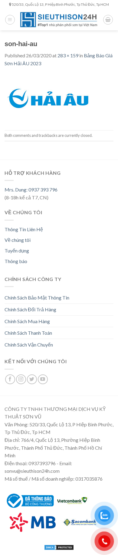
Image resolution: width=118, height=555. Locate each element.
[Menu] (10, 20)
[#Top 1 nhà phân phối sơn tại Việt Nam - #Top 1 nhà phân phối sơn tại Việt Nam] (59, 20)
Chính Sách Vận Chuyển (29, 344)
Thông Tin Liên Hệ (24, 229)
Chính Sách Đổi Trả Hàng (30, 309)
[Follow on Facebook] (10, 379)
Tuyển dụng (17, 250)
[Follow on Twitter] (32, 379)
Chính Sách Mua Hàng (27, 321)
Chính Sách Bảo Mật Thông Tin (37, 297)
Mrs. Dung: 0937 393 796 (31, 189)
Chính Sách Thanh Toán (28, 333)
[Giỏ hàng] (108, 20)
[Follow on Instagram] (21, 379)
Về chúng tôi (18, 240)
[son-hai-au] (47, 98)
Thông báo (16, 261)
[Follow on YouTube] (43, 379)
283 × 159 (67, 55)
